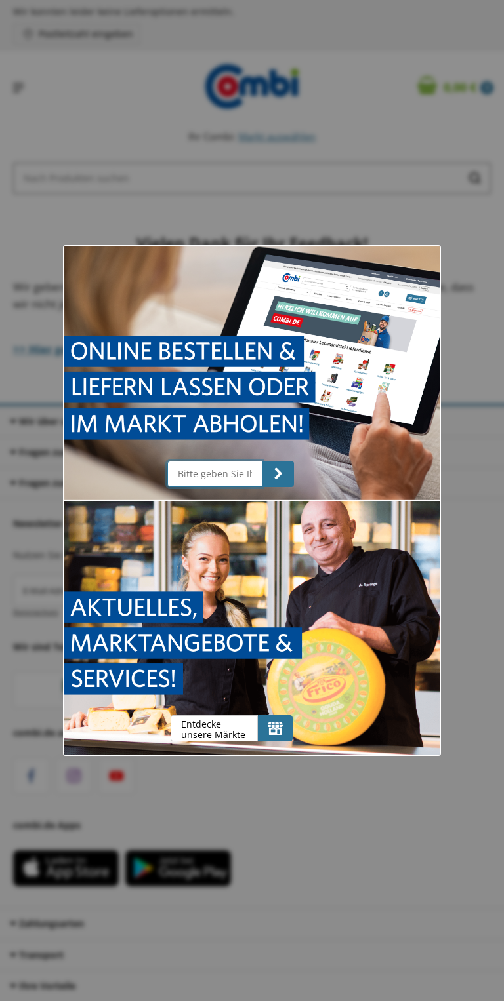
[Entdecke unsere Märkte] (275, 728)
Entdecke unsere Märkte (213, 729)
